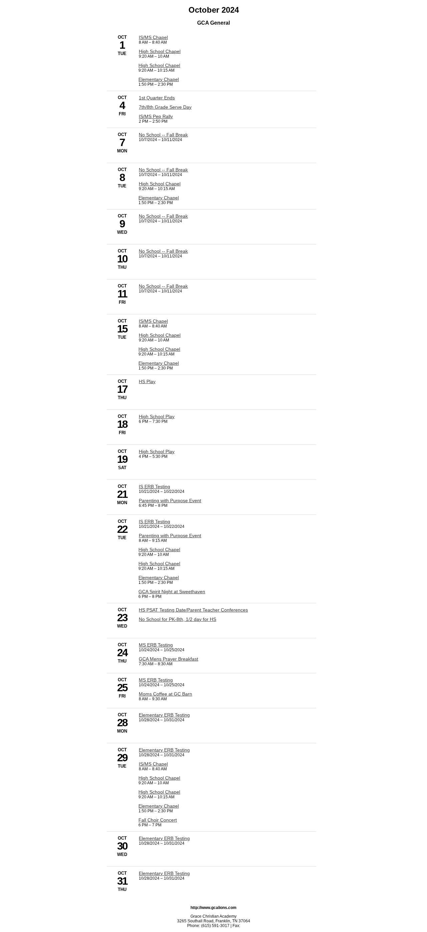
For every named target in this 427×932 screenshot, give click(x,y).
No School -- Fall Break (163, 134)
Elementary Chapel (158, 79)
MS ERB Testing (156, 645)
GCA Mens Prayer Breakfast (168, 659)
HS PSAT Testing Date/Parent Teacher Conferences (193, 610)
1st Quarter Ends (157, 97)
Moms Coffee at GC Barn (165, 694)
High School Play (156, 416)
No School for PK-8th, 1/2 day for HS (177, 619)
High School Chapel (159, 51)
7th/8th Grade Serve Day (165, 107)
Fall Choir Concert (157, 820)
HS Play (147, 381)
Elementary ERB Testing (164, 715)
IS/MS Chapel (153, 37)
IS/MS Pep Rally (156, 116)
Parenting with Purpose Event (170, 500)
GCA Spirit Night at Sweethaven (171, 591)
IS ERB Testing (154, 486)
